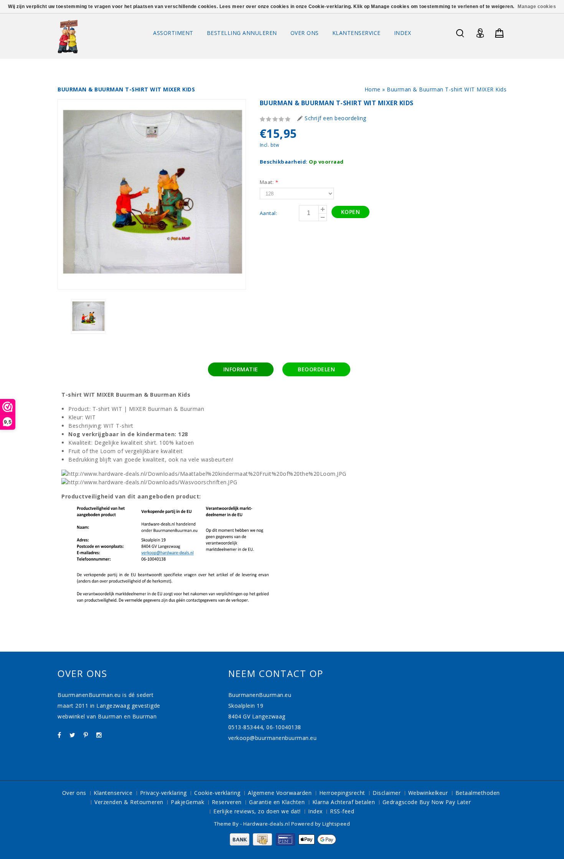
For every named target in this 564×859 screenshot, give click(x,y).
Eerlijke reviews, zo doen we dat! (257, 811)
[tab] (240, 369)
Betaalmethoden (477, 792)
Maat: (269, 182)
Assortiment (173, 32)
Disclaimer (387, 792)
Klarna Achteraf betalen (343, 802)
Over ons (304, 32)
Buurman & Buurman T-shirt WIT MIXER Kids (446, 89)
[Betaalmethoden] (282, 843)
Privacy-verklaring (163, 792)
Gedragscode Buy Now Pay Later (427, 802)
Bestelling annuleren (242, 32)
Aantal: (268, 213)
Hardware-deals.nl (267, 823)
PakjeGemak (187, 802)
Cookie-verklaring (217, 792)
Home (372, 89)
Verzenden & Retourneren (128, 802)
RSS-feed (342, 811)
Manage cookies (537, 6)
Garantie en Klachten (277, 802)
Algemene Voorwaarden (280, 792)
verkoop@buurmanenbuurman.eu (272, 737)
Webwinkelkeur (428, 792)
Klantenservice (356, 32)
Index (402, 32)
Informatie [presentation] (240, 369)
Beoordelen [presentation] (316, 369)
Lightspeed (336, 823)
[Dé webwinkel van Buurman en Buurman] (68, 36)
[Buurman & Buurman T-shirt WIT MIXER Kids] (152, 194)
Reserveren (227, 802)
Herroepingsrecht (342, 792)
